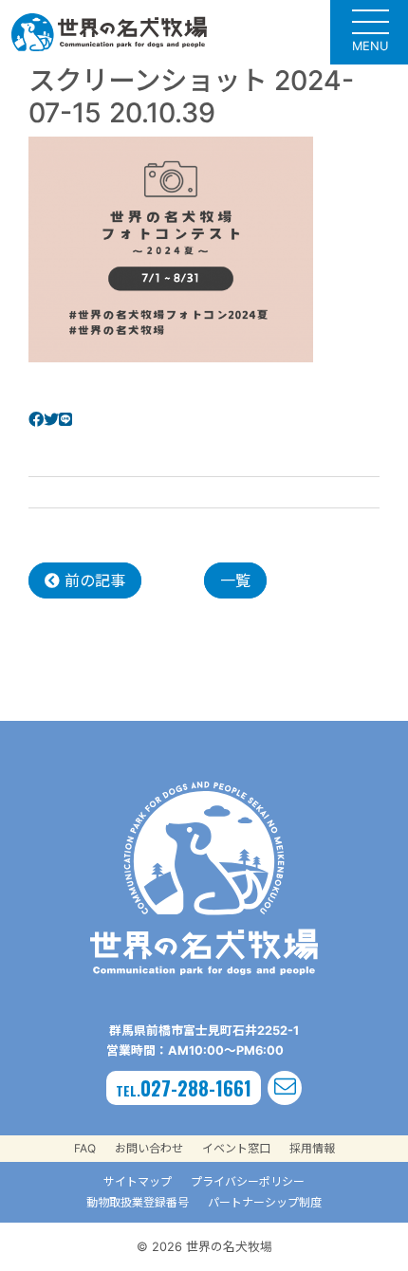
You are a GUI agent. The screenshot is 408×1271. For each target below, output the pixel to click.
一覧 (235, 580)
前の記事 (92, 580)
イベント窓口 (236, 1148)
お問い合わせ (149, 1148)
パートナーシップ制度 (265, 1202)
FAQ (85, 1148)
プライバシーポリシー (248, 1181)
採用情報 (312, 1148)
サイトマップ (137, 1181)
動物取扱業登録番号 (137, 1202)
